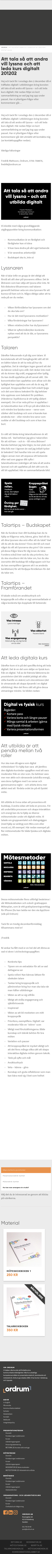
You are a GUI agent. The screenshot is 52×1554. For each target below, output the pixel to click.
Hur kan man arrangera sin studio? (16, 1187)
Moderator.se (33, 1542)
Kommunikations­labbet (11, 1408)
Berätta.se (36, 1545)
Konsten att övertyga (18, 1448)
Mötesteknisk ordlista (20, 1470)
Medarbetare (7, 1414)
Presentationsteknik (13, 1430)
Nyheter (6, 1411)
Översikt (8, 1433)
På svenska (7, 1405)
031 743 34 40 (26, 1527)
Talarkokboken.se (13, 1548)
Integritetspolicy (9, 1422)
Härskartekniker (11, 1490)
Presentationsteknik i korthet (14, 1176)
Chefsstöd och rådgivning (15, 1506)
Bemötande (8, 1476)
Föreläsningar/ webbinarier (15, 1436)
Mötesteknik (9, 1453)
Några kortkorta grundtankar (14, 1170)
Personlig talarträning (13, 1445)
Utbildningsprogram (13, 1442)
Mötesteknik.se (18, 1545)
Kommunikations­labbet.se (26, 1551)
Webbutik (6, 1420)
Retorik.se (16, 1542)
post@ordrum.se (28, 1529)
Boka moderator (17, 1467)
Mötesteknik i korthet (11, 1182)
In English (6, 1402)
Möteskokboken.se (38, 1548)
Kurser (8, 1439)
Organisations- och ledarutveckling (22, 1495)
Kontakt (6, 1417)
